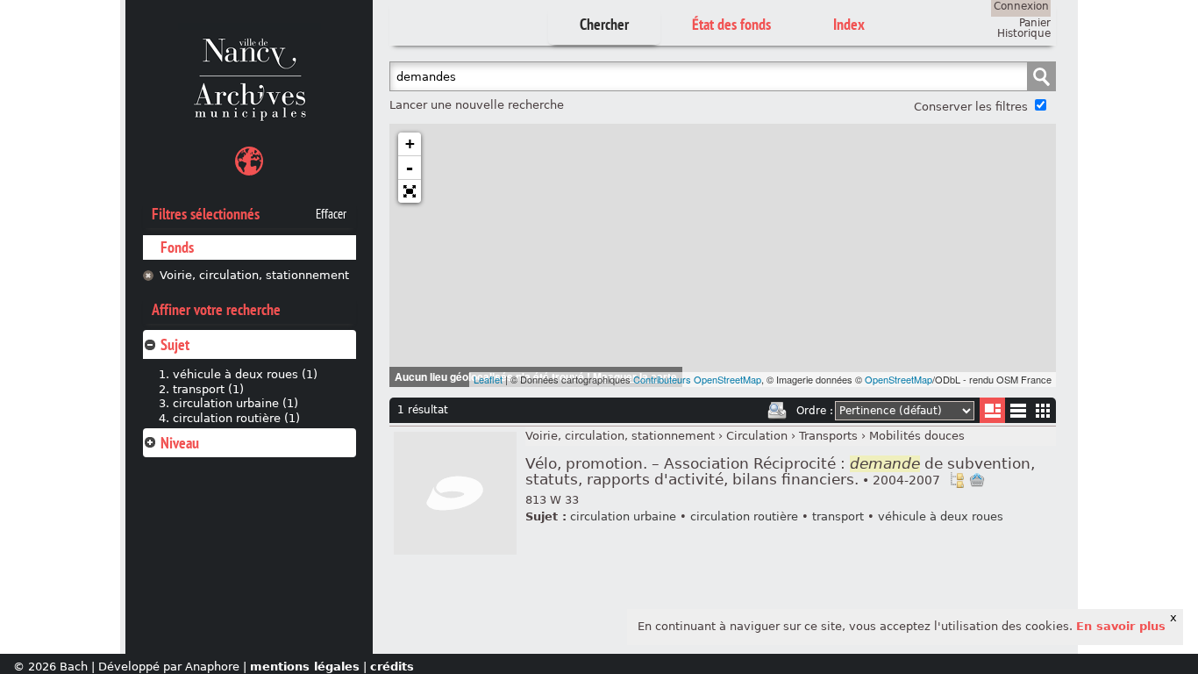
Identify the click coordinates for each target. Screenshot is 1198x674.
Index (849, 24)
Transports (828, 435)
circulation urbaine (623, 516)
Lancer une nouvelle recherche (476, 104)
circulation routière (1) (236, 418)
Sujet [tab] (174, 344)
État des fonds (731, 24)
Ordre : (814, 411)
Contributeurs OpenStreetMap (697, 379)
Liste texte (1017, 414)
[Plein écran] (409, 191)
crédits (392, 666)
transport (838, 516)
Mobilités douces (917, 435)
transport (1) (208, 389)
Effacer (331, 214)
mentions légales (305, 666)
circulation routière (744, 516)
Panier (1035, 23)
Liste (992, 410)
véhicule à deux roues (940, 516)
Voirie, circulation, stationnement (254, 275)
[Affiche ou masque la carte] (249, 164)
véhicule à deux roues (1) (245, 374)
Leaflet (488, 379)
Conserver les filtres (971, 106)
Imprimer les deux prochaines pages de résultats (777, 410)
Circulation (757, 435)
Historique (1024, 33)
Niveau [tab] (179, 443)
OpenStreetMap (898, 379)
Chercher (604, 24)
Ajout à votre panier (977, 480)
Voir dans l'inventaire (957, 480)
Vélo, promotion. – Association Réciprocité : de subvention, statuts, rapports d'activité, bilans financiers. (780, 471)
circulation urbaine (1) (235, 403)
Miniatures (1043, 410)
